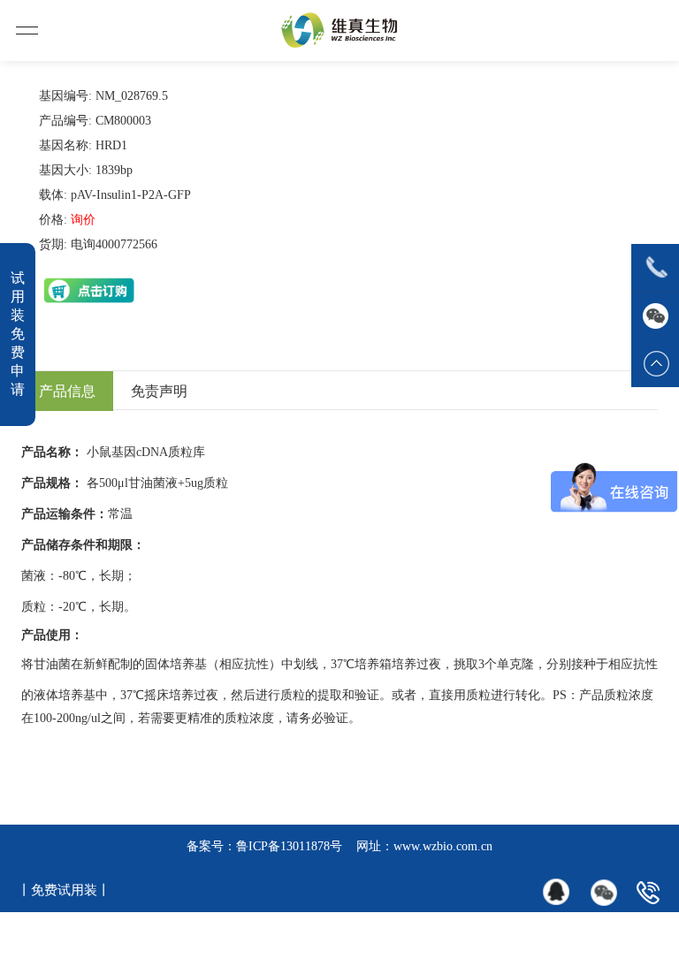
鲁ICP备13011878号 (289, 846)
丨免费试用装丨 (64, 890)
